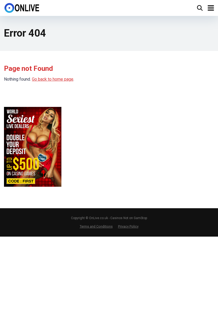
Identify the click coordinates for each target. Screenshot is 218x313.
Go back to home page (52, 79)
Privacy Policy (128, 226)
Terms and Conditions (96, 226)
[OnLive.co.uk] (22, 7)
